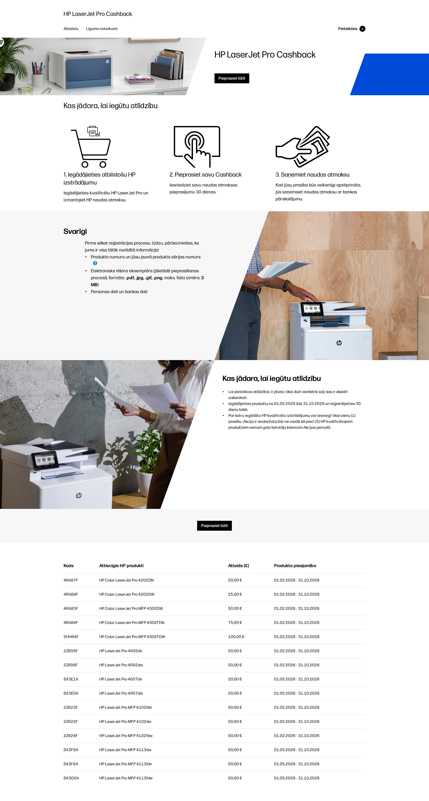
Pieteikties (348, 28)
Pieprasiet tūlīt (231, 78)
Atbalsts (71, 28)
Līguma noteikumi (101, 28)
